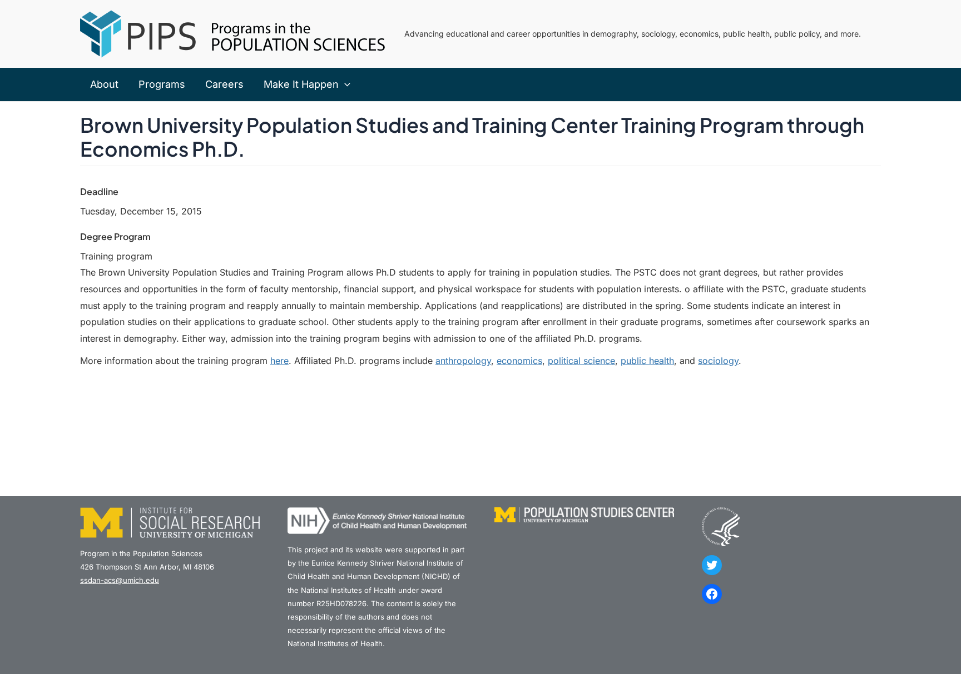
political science (581, 360)
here (279, 360)
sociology (718, 360)
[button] (344, 84)
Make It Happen (301, 84)
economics (519, 360)
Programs (161, 84)
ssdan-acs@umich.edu (119, 580)
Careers (224, 84)
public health (647, 360)
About (104, 84)
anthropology (463, 360)
